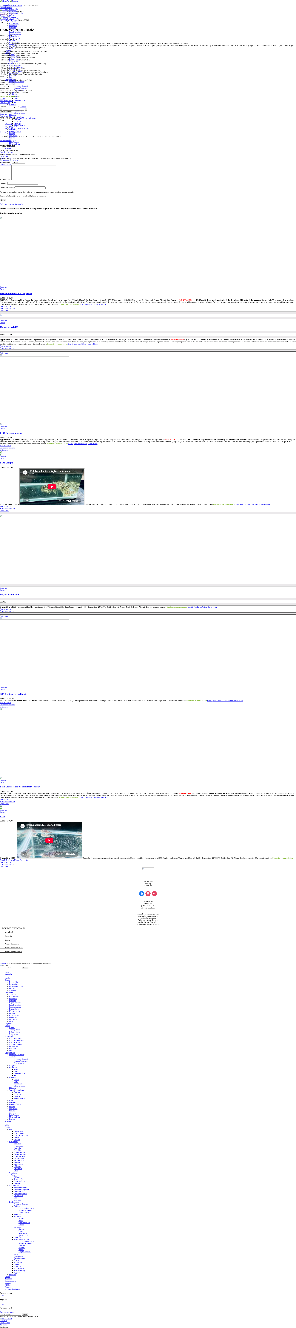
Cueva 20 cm (238, 701)
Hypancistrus (17, 6)
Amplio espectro (20, 125)
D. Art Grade (14, 984)
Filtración (12, 115)
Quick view (4, 310)
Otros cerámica (19, 113)
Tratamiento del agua (17, 1090)
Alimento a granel (15, 1038)
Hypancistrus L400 (9, 327)
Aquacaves (18, 111)
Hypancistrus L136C (10, 594)
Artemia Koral (14, 1042)
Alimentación (14, 1185)
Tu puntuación (6, 162)
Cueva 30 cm (104, 304)
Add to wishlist (5, 116)
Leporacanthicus (15, 1003)
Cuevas (16, 1080)
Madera (16, 1069)
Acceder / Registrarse (12, 1289)
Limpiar (23, 107)
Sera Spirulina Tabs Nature (249, 504)
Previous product (6, 8)
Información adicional (13, 124)
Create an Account (7, 1312)
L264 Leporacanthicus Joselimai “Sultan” (20, 786)
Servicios (12, 1275)
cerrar (2, 1295)
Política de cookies (9, 944)
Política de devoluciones (11, 948)
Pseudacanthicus (15, 1005)
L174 (2, 816)
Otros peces (13, 61)
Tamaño (3, 107)
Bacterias (17, 121)
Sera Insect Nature (6, 101)
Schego (12, 134)
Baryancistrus (14, 36)
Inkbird (12, 138)
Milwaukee (13, 1109)
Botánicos (13, 94)
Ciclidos (12, 1028)
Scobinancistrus (15, 34)
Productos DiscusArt (16, 82)
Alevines (12, 990)
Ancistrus (12, 21)
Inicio (2, 6)
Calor (11, 1100)
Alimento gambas (15, 1044)
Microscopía (13, 129)
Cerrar (2, 289)
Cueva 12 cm (5, 103)
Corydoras (13, 1173)
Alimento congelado (16, 1040)
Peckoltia (12, 1001)
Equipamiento (14, 1202)
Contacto (6, 936)
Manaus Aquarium (20, 88)
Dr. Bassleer (13, 1046)
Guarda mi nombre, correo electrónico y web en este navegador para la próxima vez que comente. (38, 192)
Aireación (12, 1065)
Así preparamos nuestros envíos (16, 128)
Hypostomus (13, 42)
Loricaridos (8, 6)
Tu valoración (5, 179)
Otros (11, 1021)
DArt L (2, 99)
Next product (5, 16)
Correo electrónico (7, 188)
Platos (16, 1082)
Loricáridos (13, 1142)
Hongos (17, 1096)
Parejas (11, 15)
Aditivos (12, 1057)
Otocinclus (13, 1019)
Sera (10, 78)
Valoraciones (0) (11, 126)
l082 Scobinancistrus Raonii (13, 694)
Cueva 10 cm (92, 344)
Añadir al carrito (6, 112)
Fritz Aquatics (14, 142)
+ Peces (12, 1175)
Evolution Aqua (15, 1105)
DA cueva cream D (7, 12)
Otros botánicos (19, 100)
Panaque (12, 1013)
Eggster (12, 1119)
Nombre (3, 183)
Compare (3, 114)
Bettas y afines (14, 1032)
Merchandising (14, 1117)
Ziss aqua (12, 140)
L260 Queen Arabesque (11, 433)
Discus (11, 1129)
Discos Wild (13, 982)
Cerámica (12, 105)
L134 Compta (6, 463)
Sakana (16, 102)
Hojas (16, 98)
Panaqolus (13, 26)
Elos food (12, 75)
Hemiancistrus (14, 38)
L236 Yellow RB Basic (8, 20)
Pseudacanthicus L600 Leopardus (16, 293)
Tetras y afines (14, 1030)
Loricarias (13, 1017)
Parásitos (17, 1092)
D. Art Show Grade (16, 13)
